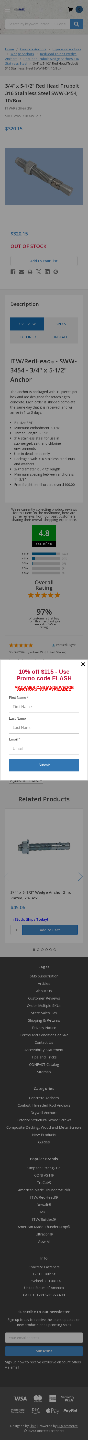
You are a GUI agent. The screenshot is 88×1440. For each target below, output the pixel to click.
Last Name (17, 718)
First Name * (18, 697)
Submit (44, 765)
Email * (14, 739)
